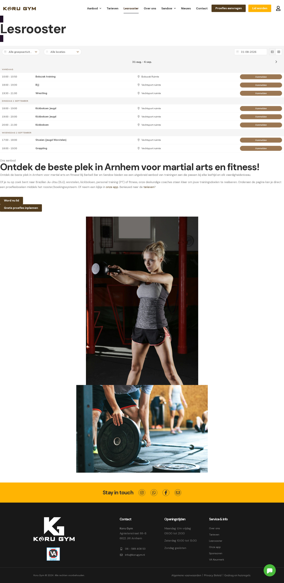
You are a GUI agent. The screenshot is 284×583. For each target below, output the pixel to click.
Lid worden (259, 8)
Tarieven (112, 8)
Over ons (150, 8)
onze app (112, 187)
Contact (202, 8)
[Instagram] (142, 492)
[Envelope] (178, 492)
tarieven (148, 187)
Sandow (166, 8)
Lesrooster (131, 8)
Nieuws (186, 8)
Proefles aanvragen (228, 8)
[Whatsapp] (154, 492)
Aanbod (92, 8)
